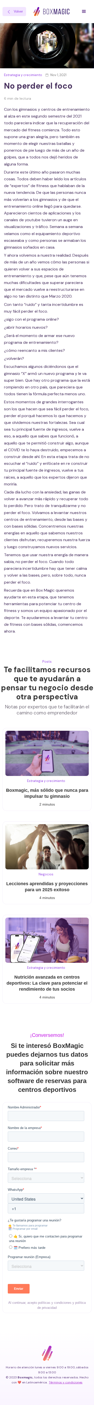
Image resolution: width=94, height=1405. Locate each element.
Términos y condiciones (65, 1382)
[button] (83, 11)
